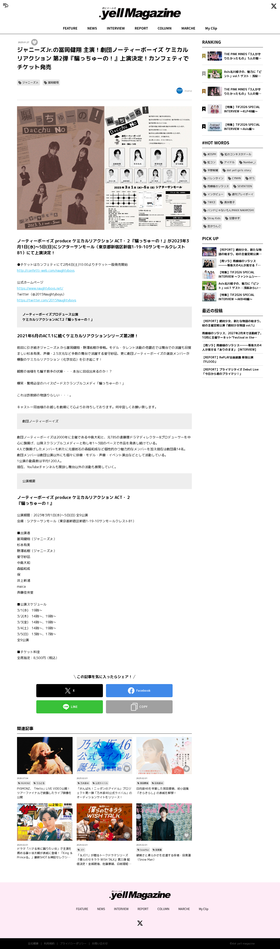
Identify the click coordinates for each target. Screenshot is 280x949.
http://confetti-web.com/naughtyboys (46, 270)
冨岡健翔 (53, 82)
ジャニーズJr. (30, 82)
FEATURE (70, 28)
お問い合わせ (100, 943)
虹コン (211, 162)
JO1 (82, 849)
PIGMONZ (25, 783)
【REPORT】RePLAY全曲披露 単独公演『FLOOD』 (227, 359)
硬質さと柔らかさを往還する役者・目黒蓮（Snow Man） (163, 857)
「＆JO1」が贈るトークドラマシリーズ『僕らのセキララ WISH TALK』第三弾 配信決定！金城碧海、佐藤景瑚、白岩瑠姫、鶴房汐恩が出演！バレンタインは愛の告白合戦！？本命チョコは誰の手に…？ (104, 859)
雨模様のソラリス (218, 186)
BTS (251, 178)
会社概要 (33, 943)
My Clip (211, 28)
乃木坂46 (84, 783)
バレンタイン (215, 178)
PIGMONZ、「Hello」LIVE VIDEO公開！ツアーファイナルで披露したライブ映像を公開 (44, 793)
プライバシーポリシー (73, 943)
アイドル (229, 162)
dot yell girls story (239, 170)
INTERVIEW (116, 28)
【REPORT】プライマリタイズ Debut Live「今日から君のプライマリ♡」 (230, 371)
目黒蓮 (158, 849)
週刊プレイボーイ (242, 194)
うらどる (40, 783)
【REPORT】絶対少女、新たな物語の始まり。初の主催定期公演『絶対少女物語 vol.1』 (232, 323)
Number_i (249, 162)
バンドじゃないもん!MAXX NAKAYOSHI (230, 210)
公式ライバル (101, 783)
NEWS (92, 28)
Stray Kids (214, 218)
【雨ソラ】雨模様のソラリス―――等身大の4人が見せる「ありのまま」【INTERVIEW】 (231, 347)
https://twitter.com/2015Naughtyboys (46, 300)
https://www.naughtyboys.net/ (40, 288)
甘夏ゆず (234, 218)
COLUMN (165, 28)
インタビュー (215, 194)
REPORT (141, 28)
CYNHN (236, 178)
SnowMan (144, 849)
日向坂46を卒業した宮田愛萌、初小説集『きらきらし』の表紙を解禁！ (162, 791)
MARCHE (188, 28)
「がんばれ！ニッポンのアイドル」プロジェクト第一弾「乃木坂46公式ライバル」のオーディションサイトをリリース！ (104, 793)
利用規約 (49, 943)
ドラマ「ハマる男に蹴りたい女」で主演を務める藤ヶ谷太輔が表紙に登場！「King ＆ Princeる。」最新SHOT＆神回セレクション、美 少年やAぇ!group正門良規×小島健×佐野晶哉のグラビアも (45, 853)
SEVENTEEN (244, 186)
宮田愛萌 (144, 783)
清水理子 (229, 202)
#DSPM (211, 154)
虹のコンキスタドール (238, 154)
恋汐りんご (214, 226)
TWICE (211, 202)
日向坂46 (159, 783)
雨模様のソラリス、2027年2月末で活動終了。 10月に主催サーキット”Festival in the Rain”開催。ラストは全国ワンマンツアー (232, 335)
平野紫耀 (212, 170)
